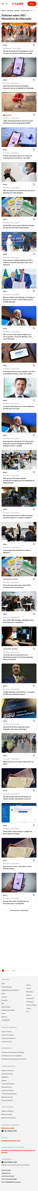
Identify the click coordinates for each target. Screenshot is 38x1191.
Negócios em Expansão (8, 1118)
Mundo (28, 985)
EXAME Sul (4, 1077)
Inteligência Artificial (8, 1010)
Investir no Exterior (7, 1090)
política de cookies (7, 1176)
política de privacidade (9, 1179)
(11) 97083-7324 (10, 1162)
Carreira (4, 997)
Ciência (28, 1008)
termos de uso (6, 1173)
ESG (2, 1003)
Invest (3, 1013)
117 (13, 970)
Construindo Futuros (7, 1084)
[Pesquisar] (6, 3)
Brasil (3, 993)
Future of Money (31, 1005)
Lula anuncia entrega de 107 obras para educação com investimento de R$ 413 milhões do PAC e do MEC (18, 443)
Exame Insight (5, 1007)
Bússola (3, 1080)
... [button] (10, 970)
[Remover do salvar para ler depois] (34, 45)
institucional (6, 1170)
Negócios (10, 10)
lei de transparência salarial (11, 1182)
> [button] (15, 970)
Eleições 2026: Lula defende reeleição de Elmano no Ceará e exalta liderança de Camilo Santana (18, 299)
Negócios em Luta (7, 1097)
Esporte (28, 995)
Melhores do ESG (6, 1114)
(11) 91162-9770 (10, 1131)
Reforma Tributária (7, 1070)
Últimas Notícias (6, 987)
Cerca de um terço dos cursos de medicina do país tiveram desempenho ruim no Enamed (18, 657)
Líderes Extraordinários (9, 1094)
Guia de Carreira (6, 1041)
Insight (17, 10)
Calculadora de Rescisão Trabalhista (12, 1052)
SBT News (15, 579)
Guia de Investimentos (8, 1038)
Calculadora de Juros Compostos (11, 1056)
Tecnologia (29, 1002)
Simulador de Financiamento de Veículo (13, 1059)
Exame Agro (30, 998)
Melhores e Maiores (7, 1111)
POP (27, 1012)
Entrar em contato (7, 1128)
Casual (28, 988)
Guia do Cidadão (6, 1032)
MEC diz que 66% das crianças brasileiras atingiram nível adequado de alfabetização (18, 480)
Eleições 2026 (25, 10)
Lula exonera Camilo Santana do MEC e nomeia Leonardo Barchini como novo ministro (18, 262)
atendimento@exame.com (10, 1141)
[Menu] (2, 3)
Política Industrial (7, 1100)
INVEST (3, 10)
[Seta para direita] (33, 10)
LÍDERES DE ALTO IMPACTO (10, 990)
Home (3, 984)
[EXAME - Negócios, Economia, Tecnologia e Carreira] (18, 3)
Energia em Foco (6, 1087)
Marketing (29, 992)
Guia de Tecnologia (7, 1035)
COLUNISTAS (5, 1020)
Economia (4, 1000)
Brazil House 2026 (7, 1074)
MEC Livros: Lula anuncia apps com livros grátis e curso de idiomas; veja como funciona (17, 337)
